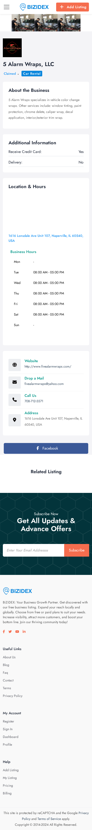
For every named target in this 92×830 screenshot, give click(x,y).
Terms (7, 688)
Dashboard (10, 736)
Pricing (8, 785)
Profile (7, 744)
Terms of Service (49, 818)
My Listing (10, 777)
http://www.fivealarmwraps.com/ (48, 366)
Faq (5, 672)
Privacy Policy (12, 695)
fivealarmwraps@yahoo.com (44, 383)
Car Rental (32, 73)
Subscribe (76, 550)
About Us (9, 657)
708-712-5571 (34, 401)
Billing (7, 793)
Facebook (49, 448)
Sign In (8, 729)
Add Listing (77, 7)
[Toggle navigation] (6, 7)
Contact (8, 680)
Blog (6, 665)
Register (8, 721)
